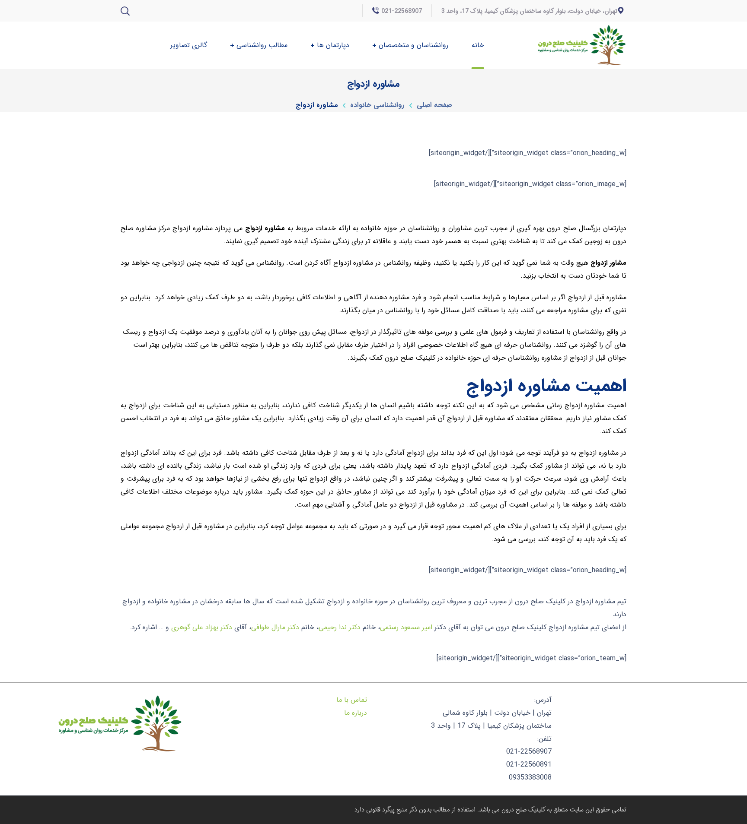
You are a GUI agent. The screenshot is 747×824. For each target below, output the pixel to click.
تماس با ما (351, 699)
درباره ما (355, 712)
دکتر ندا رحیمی (340, 627)
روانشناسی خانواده (377, 105)
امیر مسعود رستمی (406, 627)
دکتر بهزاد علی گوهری (201, 627)
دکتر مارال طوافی (275, 627)
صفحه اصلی (434, 105)
